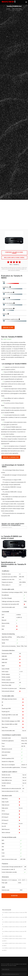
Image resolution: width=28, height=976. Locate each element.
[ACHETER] (14, 897)
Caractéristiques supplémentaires (10, 319)
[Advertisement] (14, 214)
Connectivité (5, 297)
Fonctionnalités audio (8, 292)
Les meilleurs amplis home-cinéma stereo (12, 936)
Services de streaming (8, 303)
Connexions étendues (8, 308)
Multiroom (5, 314)
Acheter (14, 895)
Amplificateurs (6, 287)
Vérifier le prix (8, 327)
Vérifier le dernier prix (11, 457)
